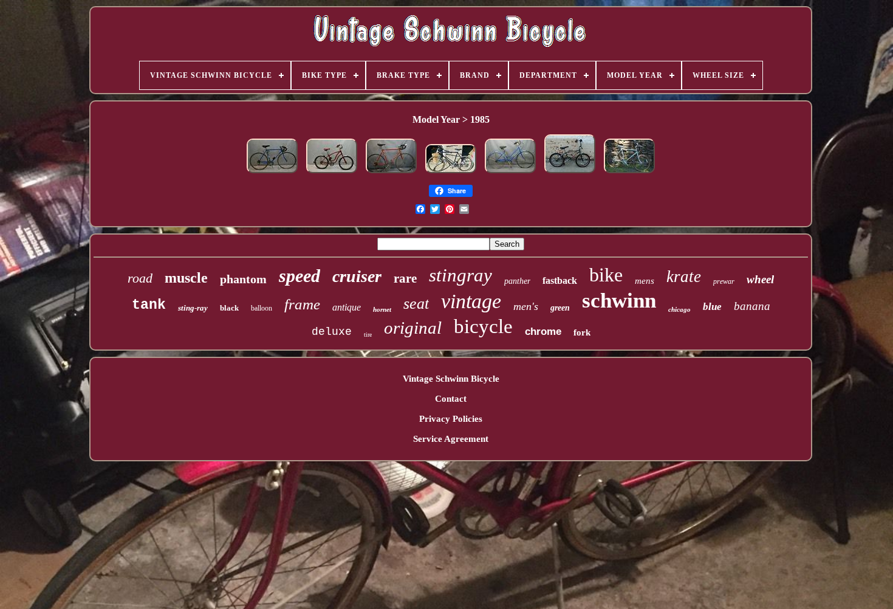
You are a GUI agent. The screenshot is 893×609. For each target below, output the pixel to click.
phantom (243, 279)
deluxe (332, 332)
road (140, 278)
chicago (679, 309)
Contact (451, 399)
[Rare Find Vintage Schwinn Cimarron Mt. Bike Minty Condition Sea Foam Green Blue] (629, 173)
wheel (760, 279)
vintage (471, 301)
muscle (186, 278)
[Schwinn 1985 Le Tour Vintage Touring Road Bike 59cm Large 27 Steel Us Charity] (391, 173)
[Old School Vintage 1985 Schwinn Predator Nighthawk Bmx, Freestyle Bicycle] (569, 173)
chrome (543, 331)
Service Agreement (450, 439)
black (229, 307)
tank (149, 305)
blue (712, 306)
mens (644, 281)
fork (581, 332)
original (413, 327)
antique (346, 307)
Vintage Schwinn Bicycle (451, 379)
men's (525, 306)
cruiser (356, 276)
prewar (723, 281)
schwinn (619, 300)
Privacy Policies (450, 419)
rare (405, 278)
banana (752, 306)
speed (299, 276)
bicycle (483, 326)
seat (416, 303)
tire (368, 334)
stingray (460, 275)
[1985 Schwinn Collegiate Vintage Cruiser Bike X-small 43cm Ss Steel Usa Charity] (510, 173)
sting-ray (193, 307)
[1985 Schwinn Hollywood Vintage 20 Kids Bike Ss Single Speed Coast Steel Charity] (331, 173)
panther (517, 281)
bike (606, 275)
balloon (261, 308)
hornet (382, 309)
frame (302, 304)
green (560, 307)
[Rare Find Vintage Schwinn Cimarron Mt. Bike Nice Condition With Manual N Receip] (450, 173)
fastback (559, 280)
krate (683, 276)
